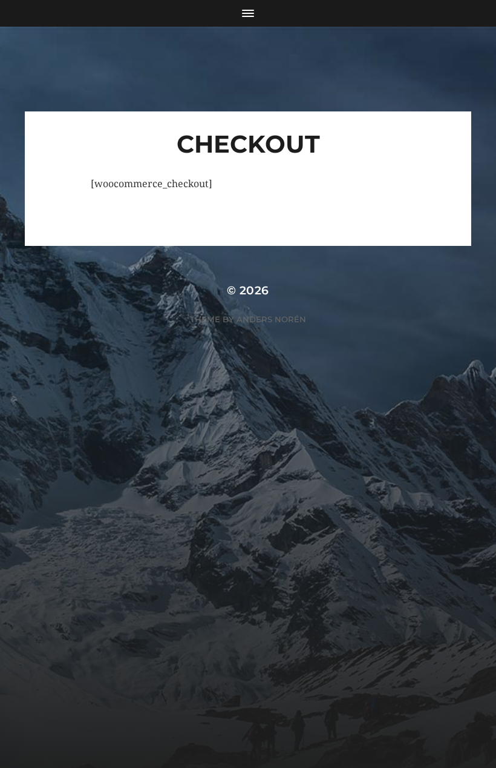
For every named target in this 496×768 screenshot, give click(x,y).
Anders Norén (271, 319)
